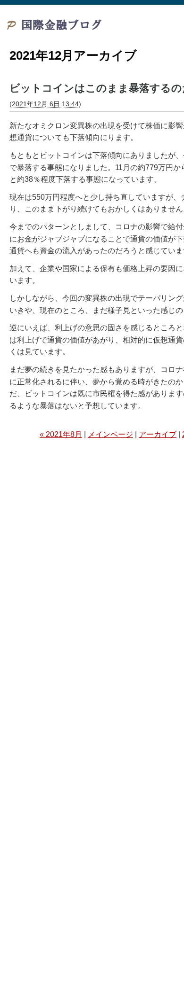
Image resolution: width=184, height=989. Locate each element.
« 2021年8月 (61, 434)
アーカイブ (157, 434)
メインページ (110, 434)
